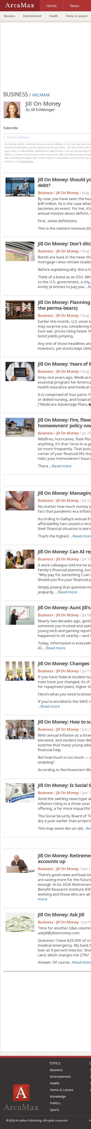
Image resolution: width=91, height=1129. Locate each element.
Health (53, 16)
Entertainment (32, 16)
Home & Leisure (61, 1090)
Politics (55, 1103)
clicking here (26, 161)
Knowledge (58, 1096)
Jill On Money (67, 192)
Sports (54, 1110)
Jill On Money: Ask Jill (61, 914)
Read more (61, 465)
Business (9, 16)
